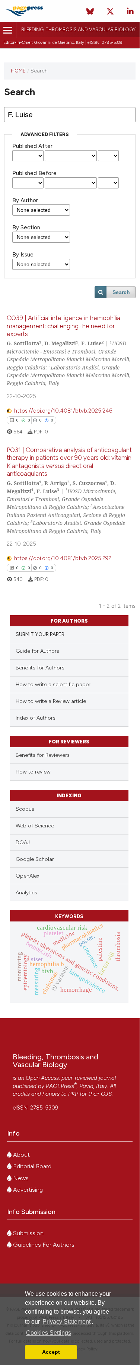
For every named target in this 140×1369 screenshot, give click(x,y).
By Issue (23, 254)
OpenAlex (27, 876)
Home (18, 71)
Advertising (27, 1189)
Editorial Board (31, 1166)
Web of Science (35, 826)
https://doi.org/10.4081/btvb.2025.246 (63, 410)
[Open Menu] (8, 30)
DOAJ (23, 842)
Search (121, 292)
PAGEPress (60, 1086)
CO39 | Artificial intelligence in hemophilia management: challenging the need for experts (63, 326)
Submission (28, 1233)
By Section (26, 227)
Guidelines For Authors (43, 1244)
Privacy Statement (66, 1321)
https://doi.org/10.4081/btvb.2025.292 (62, 558)
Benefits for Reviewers (43, 755)
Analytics (26, 892)
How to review (33, 772)
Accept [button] (51, 1352)
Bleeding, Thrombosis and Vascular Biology (78, 29)
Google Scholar (35, 859)
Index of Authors (35, 718)
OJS (106, 1094)
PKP (73, 1094)
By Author (25, 200)
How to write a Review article (51, 701)
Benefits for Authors (40, 668)
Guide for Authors (37, 651)
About (21, 1154)
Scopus (25, 809)
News (20, 1178)
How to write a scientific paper (53, 684)
